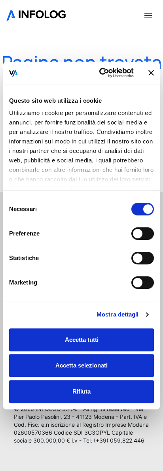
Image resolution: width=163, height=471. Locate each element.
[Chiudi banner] (151, 72)
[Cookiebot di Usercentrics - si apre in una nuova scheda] (101, 73)
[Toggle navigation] (148, 15)
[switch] (142, 233)
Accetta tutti (82, 339)
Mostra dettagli (118, 314)
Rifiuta (81, 391)
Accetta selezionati (81, 365)
